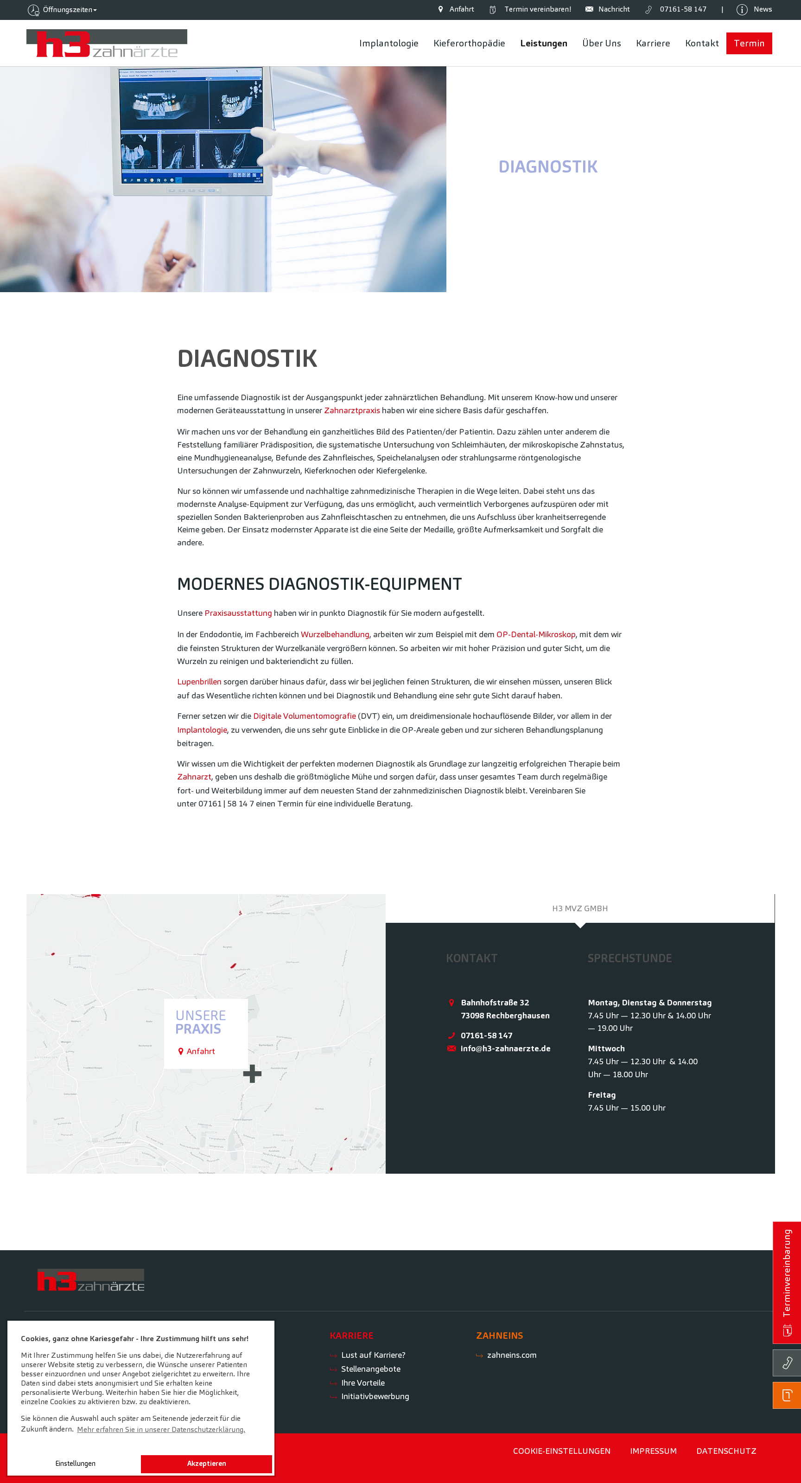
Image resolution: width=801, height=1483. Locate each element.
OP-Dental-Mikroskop (536, 634)
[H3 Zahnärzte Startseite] (107, 43)
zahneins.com (512, 1354)
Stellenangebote (370, 1368)
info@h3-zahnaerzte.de (506, 1048)
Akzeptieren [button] (206, 1463)
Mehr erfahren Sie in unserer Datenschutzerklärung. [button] (161, 1429)
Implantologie (202, 729)
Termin (536, 9)
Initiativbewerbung (375, 1396)
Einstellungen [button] (75, 1463)
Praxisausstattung (238, 612)
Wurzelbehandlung (335, 634)
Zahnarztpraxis (352, 410)
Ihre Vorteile (363, 1382)
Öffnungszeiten (66, 9)
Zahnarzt (194, 776)
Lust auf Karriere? (373, 1354)
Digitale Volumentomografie (304, 715)
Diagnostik (548, 166)
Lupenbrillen (199, 681)
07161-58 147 (486, 1035)
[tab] (580, 908)
